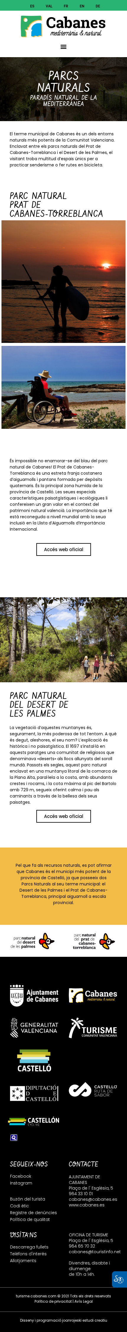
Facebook (20, 1176)
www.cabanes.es (87, 1205)
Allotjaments (23, 1261)
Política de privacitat (53, 1301)
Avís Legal (83, 1301)
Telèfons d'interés (28, 1254)
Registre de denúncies (33, 1213)
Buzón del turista (27, 1199)
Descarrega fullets (29, 1247)
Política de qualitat (30, 1219)
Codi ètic (19, 1206)
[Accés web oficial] (31, 941)
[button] (64, 46)
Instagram (21, 1183)
